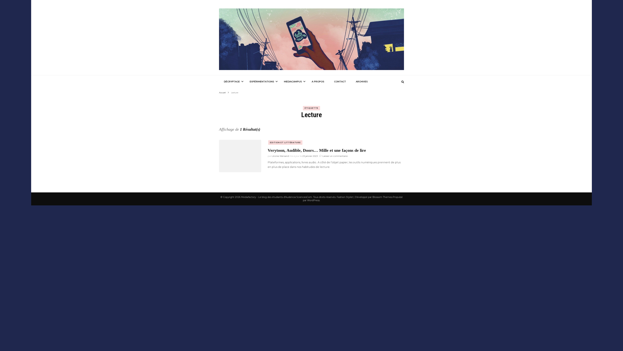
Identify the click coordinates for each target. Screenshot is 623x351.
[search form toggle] (402, 82)
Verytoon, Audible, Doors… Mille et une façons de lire (317, 150)
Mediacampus (293, 81)
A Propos (318, 81)
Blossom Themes (382, 197)
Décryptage (232, 81)
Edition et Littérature (285, 142)
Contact (340, 81)
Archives (362, 81)
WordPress (313, 200)
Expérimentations (262, 81)
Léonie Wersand (280, 156)
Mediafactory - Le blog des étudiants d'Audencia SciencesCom (276, 197)
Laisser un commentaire (335, 156)
